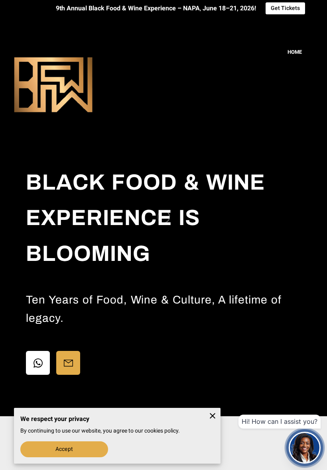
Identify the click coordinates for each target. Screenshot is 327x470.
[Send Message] (68, 363)
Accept (64, 449)
